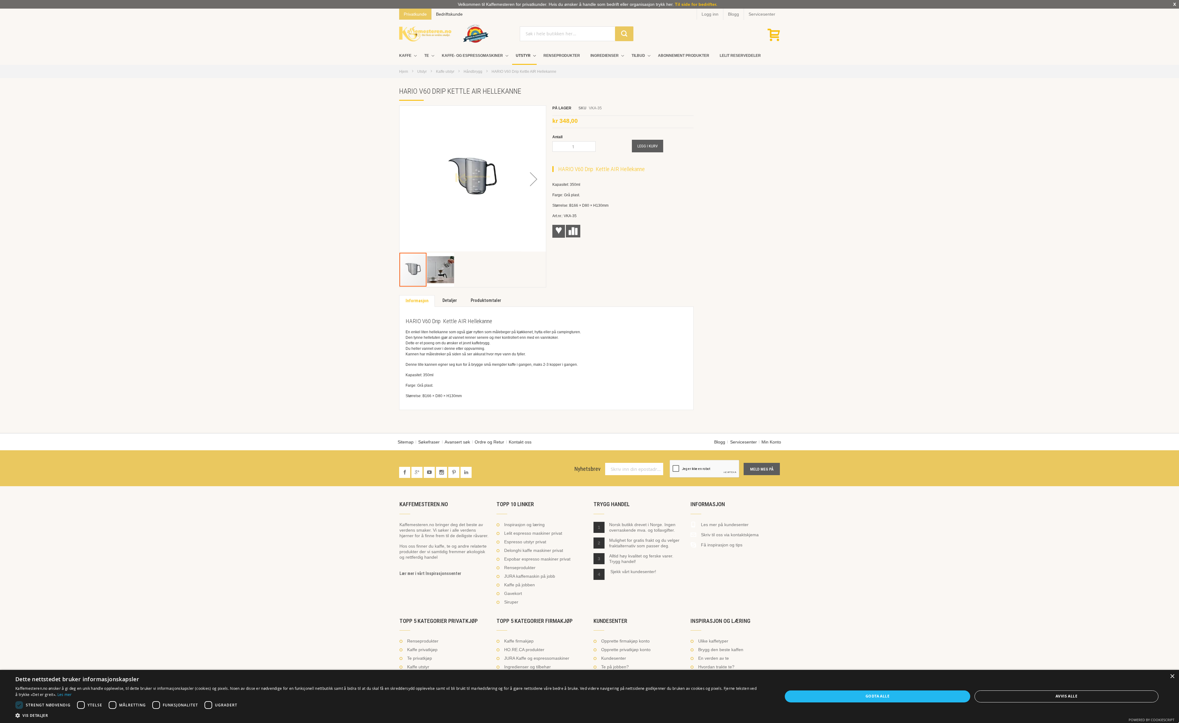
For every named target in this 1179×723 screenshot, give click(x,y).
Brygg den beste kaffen (720, 649)
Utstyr (422, 71)
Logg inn (710, 14)
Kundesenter (613, 658)
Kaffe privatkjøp (422, 649)
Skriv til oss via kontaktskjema (730, 534)
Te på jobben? (615, 666)
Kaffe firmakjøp (519, 641)
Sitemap (406, 442)
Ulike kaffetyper (713, 641)
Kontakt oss (520, 442)
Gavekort (513, 593)
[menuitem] (406, 56)
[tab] (417, 301)
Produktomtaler (486, 300)
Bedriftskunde (449, 14)
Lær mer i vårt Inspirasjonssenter (430, 573)
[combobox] (576, 33)
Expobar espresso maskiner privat (537, 559)
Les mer (64, 694)
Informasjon (417, 300)
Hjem (403, 71)
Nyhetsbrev (587, 469)
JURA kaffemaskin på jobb (529, 576)
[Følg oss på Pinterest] (454, 472)
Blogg (733, 14)
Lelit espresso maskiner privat (533, 533)
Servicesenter (762, 14)
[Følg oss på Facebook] (405, 472)
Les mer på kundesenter (725, 524)
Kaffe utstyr (445, 71)
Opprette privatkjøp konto (626, 649)
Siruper (511, 602)
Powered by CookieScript (1151, 719)
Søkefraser (429, 442)
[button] (533, 179)
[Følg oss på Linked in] (466, 472)
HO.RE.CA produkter (524, 649)
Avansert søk (457, 442)
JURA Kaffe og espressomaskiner (536, 658)
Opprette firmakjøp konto (625, 641)
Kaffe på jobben (519, 584)
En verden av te (713, 658)
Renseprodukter (519, 567)
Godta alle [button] (877, 696)
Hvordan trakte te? (716, 666)
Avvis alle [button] (1066, 696)
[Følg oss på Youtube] (430, 472)
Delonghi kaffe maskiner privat (533, 550)
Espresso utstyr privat (525, 541)
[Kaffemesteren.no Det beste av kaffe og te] (425, 33)
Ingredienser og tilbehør (527, 666)
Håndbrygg (473, 71)
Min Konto (771, 442)
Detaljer (449, 300)
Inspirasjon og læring (524, 524)
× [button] (1172, 676)
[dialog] (589, 696)
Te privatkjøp (419, 658)
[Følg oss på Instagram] (442, 472)
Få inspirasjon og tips (721, 544)
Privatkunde (415, 14)
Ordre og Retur (489, 442)
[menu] (589, 56)
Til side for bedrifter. (696, 4)
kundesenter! (643, 571)
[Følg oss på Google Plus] (417, 472)
